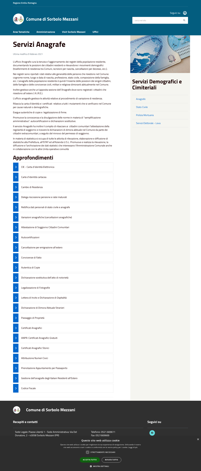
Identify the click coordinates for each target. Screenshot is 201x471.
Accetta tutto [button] (90, 460)
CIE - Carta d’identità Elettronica (37, 167)
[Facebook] (185, 13)
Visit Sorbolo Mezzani (73, 32)
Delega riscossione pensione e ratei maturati (44, 197)
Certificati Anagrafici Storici (35, 348)
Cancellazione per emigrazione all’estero (41, 247)
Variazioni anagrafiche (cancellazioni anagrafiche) (46, 217)
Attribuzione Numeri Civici (34, 358)
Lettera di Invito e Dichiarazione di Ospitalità (44, 297)
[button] (100, 466)
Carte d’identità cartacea (33, 177)
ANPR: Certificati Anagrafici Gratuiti (39, 338)
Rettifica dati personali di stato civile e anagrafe (45, 207)
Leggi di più (133, 447)
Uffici (95, 32)
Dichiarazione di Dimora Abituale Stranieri (42, 308)
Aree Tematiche (21, 32)
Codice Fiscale (28, 388)
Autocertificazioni (30, 237)
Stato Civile (142, 107)
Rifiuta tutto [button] (111, 460)
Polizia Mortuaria (145, 115)
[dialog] (100, 453)
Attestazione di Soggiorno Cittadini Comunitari (45, 227)
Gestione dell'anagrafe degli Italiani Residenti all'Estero (49, 378)
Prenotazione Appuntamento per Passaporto (44, 368)
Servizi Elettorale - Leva (148, 123)
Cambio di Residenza (32, 187)
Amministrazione (46, 32)
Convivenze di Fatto (31, 257)
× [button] (198, 439)
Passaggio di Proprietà (32, 318)
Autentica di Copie (30, 267)
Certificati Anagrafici (31, 328)
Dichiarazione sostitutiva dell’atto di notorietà (44, 277)
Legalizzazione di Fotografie (35, 288)
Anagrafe (140, 99)
